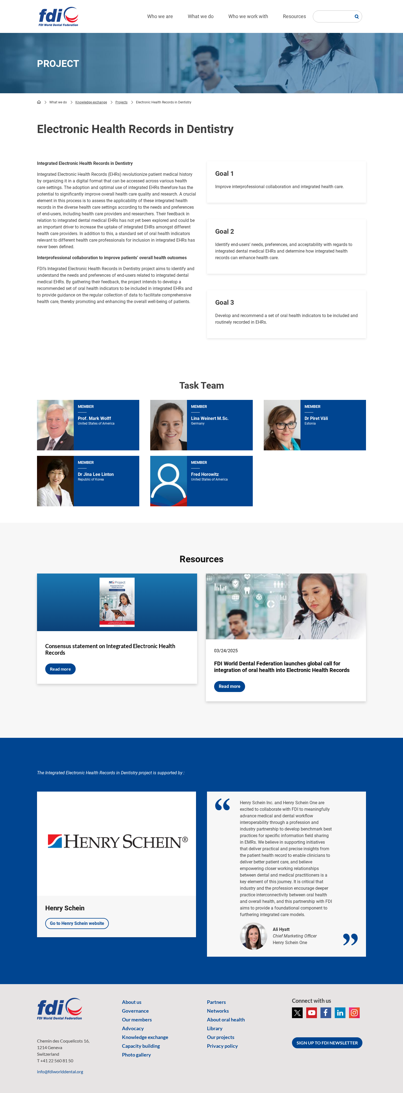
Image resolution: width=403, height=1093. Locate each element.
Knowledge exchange (91, 102)
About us (131, 1002)
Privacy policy (222, 1046)
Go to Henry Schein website (77, 923)
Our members (137, 1019)
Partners (216, 1002)
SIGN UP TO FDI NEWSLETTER (327, 1042)
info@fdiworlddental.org (60, 1071)
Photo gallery (136, 1055)
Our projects (220, 1037)
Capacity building (141, 1046)
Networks (218, 1011)
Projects (121, 102)
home (39, 102)
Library (215, 1028)
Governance (135, 1011)
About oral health (226, 1019)
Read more (60, 668)
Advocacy (133, 1028)
